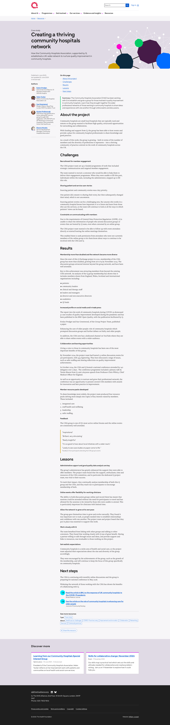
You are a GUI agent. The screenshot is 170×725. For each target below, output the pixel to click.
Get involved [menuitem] (61, 13)
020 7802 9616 (43, 701)
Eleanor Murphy (42, 128)
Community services (74, 623)
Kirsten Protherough (43, 111)
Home (33, 18)
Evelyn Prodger (41, 88)
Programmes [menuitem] (47, 13)
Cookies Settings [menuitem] (81, 709)
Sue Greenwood (42, 104)
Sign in (133, 5)
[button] (68, 630)
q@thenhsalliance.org (40, 692)
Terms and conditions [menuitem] (58, 709)
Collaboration (124, 620)
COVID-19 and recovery (90, 620)
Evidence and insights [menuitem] (92, 13)
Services (63, 623)
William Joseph (134, 717)
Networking (133, 620)
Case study (68, 617)
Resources (109, 13)
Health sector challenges (73, 620)
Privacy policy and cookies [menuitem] (40, 709)
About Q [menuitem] (34, 13)
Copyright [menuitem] (70, 709)
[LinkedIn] (52, 692)
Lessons (66, 88)
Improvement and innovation (109, 620)
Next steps (67, 91)
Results (65, 85)
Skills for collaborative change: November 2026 (111, 656)
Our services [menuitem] (75, 13)
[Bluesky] (55, 692)
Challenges (67, 82)
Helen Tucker (41, 97)
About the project (70, 79)
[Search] (127, 5)
